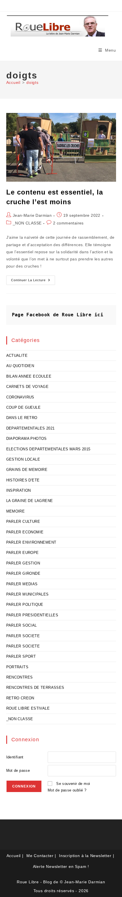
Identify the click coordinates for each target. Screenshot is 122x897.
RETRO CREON (20, 698)
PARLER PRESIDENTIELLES (32, 615)
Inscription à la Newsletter (85, 855)
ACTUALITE (17, 355)
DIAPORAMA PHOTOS (26, 438)
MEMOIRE (15, 511)
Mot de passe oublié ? (67, 790)
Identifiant (15, 757)
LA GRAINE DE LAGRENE (29, 501)
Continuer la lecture (33, 281)
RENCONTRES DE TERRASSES (35, 687)
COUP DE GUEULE (23, 407)
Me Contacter (40, 855)
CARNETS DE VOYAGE (27, 386)
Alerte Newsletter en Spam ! (61, 866)
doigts (32, 82)
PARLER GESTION (23, 563)
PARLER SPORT (21, 656)
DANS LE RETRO (21, 418)
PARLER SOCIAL (21, 625)
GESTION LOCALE (23, 459)
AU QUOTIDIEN (20, 366)
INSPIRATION (18, 490)
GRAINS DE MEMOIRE (27, 469)
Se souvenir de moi (73, 783)
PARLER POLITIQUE (24, 604)
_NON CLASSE (27, 223)
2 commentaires (68, 223)
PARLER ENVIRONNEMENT (31, 542)
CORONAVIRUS (20, 397)
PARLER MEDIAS (22, 584)
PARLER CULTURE (23, 521)
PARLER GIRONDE (23, 573)
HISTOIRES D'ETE (23, 480)
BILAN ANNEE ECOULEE (29, 376)
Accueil (14, 855)
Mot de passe (18, 770)
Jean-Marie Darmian (32, 215)
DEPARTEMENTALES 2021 (30, 428)
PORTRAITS (17, 667)
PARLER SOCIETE (23, 636)
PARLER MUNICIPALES (27, 594)
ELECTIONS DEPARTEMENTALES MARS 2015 (48, 449)
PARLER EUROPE (22, 552)
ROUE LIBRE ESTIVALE (28, 708)
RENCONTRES (19, 677)
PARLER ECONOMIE (25, 532)
